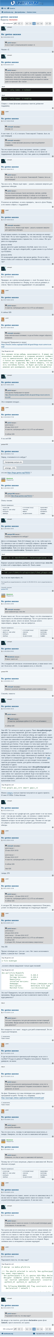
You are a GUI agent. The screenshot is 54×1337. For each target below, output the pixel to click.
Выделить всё (9, 351)
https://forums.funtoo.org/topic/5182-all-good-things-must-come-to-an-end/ (26, 346)
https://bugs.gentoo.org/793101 (18, 473)
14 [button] (41, 23)
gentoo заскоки (9, 17)
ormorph (10, 127)
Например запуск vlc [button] (13, 462)
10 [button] (27, 23)
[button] (15, 23)
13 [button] (38, 23)
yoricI (9, 42)
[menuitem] (3, 8)
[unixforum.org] (27, 3)
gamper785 (11, 493)
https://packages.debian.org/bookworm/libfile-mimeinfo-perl (22, 1098)
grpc (48, 758)
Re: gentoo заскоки (11, 34)
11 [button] (30, 23)
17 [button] (47, 23)
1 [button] (21, 23)
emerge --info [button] (10, 468)
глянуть (10, 793)
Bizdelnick (10, 657)
